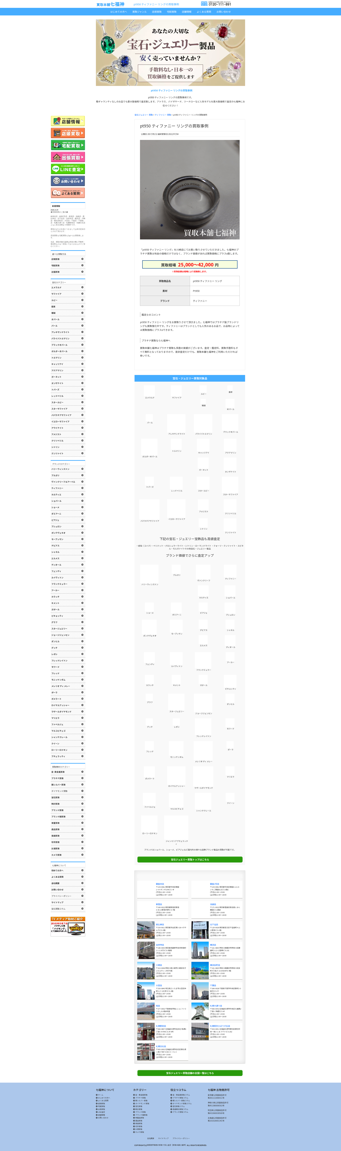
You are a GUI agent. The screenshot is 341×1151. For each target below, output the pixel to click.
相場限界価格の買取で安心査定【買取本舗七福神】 (167, 1145)
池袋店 (213, 904)
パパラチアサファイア (149, 521)
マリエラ (230, 776)
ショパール (230, 597)
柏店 (158, 1005)
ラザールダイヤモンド (203, 788)
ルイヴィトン (176, 666)
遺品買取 (138, 1120)
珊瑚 (203, 405)
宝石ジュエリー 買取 (144, 114)
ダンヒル (230, 704)
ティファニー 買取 (163, 114)
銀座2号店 (214, 883)
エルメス (203, 645)
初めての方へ (57, 870)
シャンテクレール (203, 810)
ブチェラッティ (58, 756)
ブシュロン (230, 614)
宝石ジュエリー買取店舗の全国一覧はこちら (190, 1073)
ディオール (230, 647)
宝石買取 (138, 1106)
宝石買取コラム (178, 1106)
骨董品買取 (139, 1117)
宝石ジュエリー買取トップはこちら (190, 859)
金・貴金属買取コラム (181, 1095)
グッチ (150, 726)
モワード (230, 728)
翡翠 (230, 392)
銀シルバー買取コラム (181, 1100)
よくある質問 (204, 11)
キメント (176, 685)
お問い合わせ (223, 11)
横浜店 (213, 944)
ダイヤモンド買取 (142, 1103)
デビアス (203, 630)
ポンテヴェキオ (149, 635)
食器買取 (138, 1123)
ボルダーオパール (149, 456)
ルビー (203, 394)
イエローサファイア (176, 519)
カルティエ (203, 597)
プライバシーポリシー (181, 1138)
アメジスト (203, 511)
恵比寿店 (160, 924)
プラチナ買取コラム (180, 1097)
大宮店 (159, 985)
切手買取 (138, 1126)
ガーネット (203, 469)
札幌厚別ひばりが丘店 (220, 1026)
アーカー (230, 662)
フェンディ (150, 664)
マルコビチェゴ (176, 808)
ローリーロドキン (149, 833)
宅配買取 (171, 11)
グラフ (150, 702)
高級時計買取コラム (180, 1109)
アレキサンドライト (176, 433)
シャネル (230, 630)
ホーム (100, 1095)
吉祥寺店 (160, 944)
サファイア (176, 397)
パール (150, 422)
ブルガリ (176, 575)
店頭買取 (157, 11)
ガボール (203, 685)
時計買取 (138, 1109)
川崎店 (159, 965)
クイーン (230, 803)
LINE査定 (101, 1112)
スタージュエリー (176, 711)
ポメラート (150, 778)
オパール (230, 409)
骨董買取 (55, 823)
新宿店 (159, 904)
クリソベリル (230, 513)
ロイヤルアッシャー (176, 786)
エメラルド (150, 397)
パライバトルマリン (203, 433)
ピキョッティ (230, 688)
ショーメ (150, 612)
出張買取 (101, 1109)
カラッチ (150, 685)
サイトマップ (163, 1138)
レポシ (177, 726)
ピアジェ (203, 612)
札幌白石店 (161, 1046)
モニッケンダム (176, 757)
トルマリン (176, 451)
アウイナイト (57, 427)
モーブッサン (176, 633)
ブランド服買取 (141, 1115)
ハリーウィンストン (149, 584)
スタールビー (203, 490)
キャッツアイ (203, 452)
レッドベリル (176, 490)
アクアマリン (230, 452)
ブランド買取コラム (180, 1112)
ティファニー (230, 578)
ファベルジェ (149, 807)
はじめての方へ (118, 11)
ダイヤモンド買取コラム (182, 1103)
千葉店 (213, 985)
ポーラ (230, 749)
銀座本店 (160, 883)
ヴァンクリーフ (203, 580)
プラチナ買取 (140, 1097)
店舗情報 (186, 11)
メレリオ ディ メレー (203, 761)
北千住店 (214, 924)
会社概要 (150, 1138)
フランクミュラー (203, 670)
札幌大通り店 (216, 1005)
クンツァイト (230, 532)
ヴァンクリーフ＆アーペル (63, 481)
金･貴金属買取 (57, 771)
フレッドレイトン (203, 736)
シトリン (203, 528)
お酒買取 (138, 1129)
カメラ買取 (139, 1132)
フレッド (150, 751)
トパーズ (150, 487)
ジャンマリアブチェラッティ (176, 842)
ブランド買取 (140, 1112)
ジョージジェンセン (203, 713)
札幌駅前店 (161, 1026)
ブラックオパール (230, 432)
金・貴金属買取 (141, 1095)
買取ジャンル (139, 11)
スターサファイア (230, 494)
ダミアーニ (176, 614)
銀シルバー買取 (141, 1100)
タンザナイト (230, 471)
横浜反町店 (215, 965)
